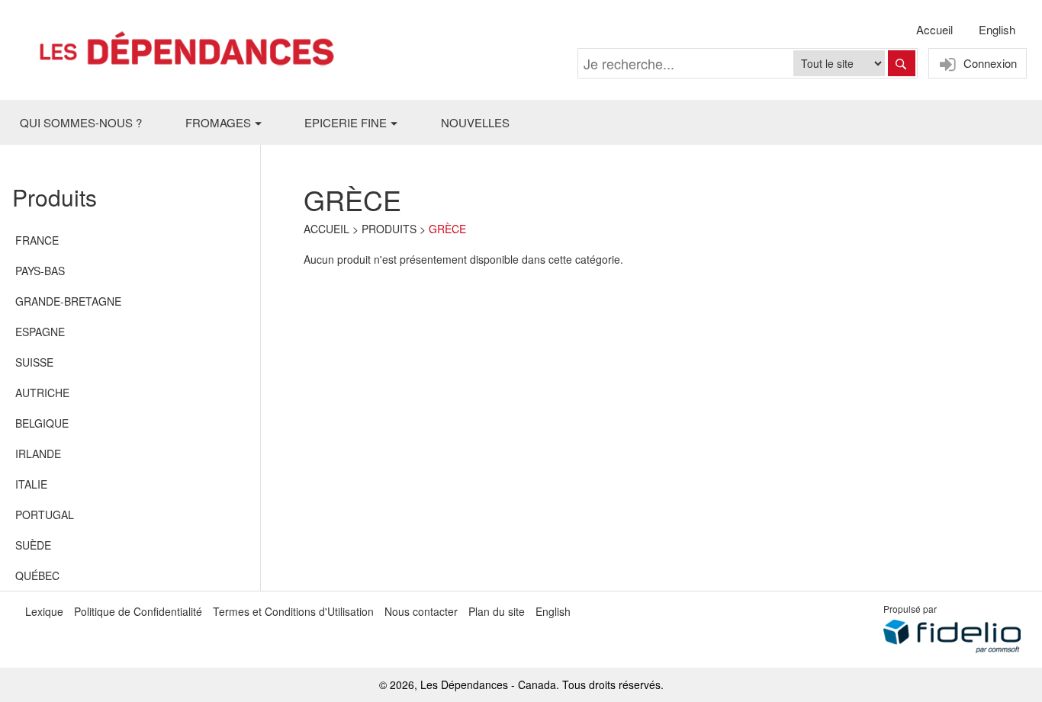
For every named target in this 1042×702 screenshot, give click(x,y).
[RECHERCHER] (901, 63)
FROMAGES (218, 122)
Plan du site (496, 611)
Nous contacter (421, 611)
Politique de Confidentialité (138, 611)
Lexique (44, 611)
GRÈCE (447, 228)
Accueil (934, 29)
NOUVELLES (475, 122)
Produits (389, 228)
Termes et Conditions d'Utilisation (293, 611)
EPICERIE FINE (345, 122)
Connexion (988, 63)
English (997, 29)
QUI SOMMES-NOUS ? (81, 122)
